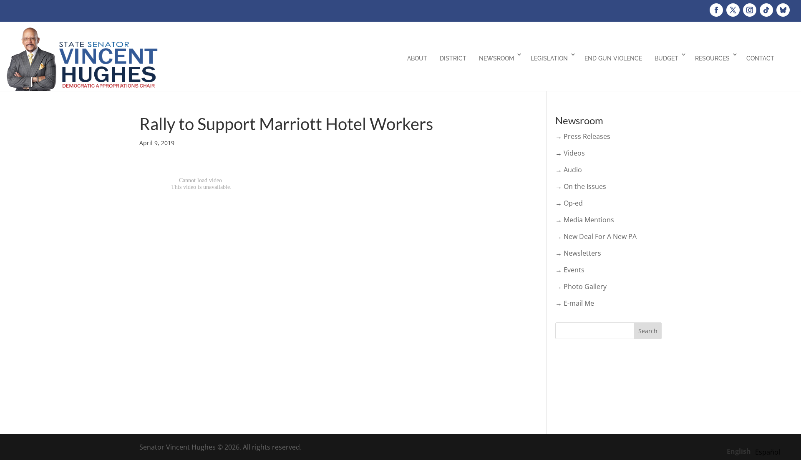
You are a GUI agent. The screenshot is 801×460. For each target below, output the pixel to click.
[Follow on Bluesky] (783, 10)
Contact (760, 58)
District (453, 58)
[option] (767, 452)
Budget (666, 58)
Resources (712, 58)
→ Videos (570, 153)
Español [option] (767, 452)
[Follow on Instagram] (749, 10)
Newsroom (496, 58)
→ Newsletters (578, 253)
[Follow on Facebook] (716, 10)
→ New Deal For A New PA (596, 236)
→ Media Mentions (584, 219)
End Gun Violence (613, 58)
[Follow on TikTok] (766, 10)
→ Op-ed (569, 203)
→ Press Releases (582, 136)
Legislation (549, 58)
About (417, 58)
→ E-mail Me (574, 303)
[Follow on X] (733, 10)
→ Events (569, 269)
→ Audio (568, 169)
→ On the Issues (580, 186)
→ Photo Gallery (581, 286)
